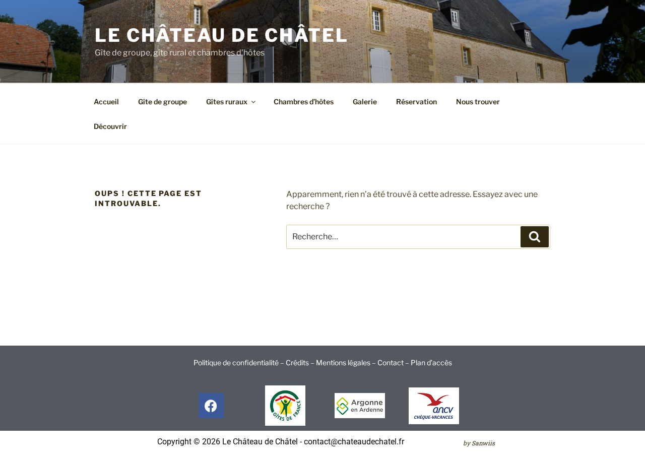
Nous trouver (478, 101)
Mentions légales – (346, 362)
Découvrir (110, 126)
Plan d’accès (431, 362)
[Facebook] (211, 405)
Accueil (106, 101)
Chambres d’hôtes (304, 101)
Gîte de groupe (162, 101)
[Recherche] (535, 236)
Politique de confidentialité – (240, 362)
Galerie (365, 101)
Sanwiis (483, 443)
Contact (390, 362)
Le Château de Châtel (222, 35)
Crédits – (301, 362)
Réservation (416, 101)
